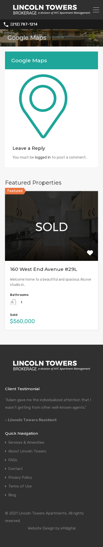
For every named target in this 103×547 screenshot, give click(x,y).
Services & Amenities (26, 442)
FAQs (12, 460)
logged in (43, 157)
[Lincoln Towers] (51, 13)
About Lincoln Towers (27, 451)
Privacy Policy (20, 477)
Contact (15, 469)
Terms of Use (20, 486)
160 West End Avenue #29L (43, 269)
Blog (12, 495)
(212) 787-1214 (24, 25)
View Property (51, 247)
